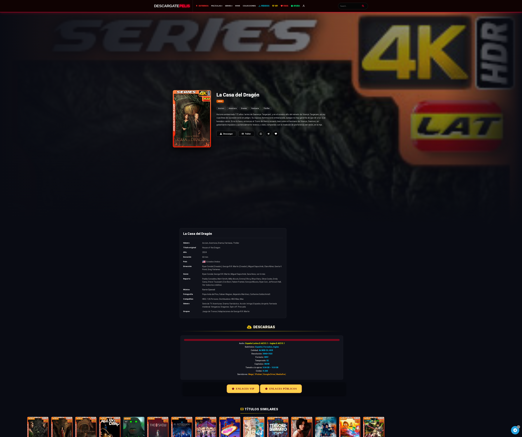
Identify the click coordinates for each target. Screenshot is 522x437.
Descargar (228, 134)
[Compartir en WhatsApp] (261, 134)
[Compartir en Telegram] (268, 134)
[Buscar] (363, 6)
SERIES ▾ (228, 6)
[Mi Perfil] (303, 6)
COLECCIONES (249, 6)
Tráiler (248, 134)
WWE (237, 6)
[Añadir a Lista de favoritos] (276, 134)
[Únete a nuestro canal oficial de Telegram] (515, 430)
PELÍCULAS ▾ (216, 6)
